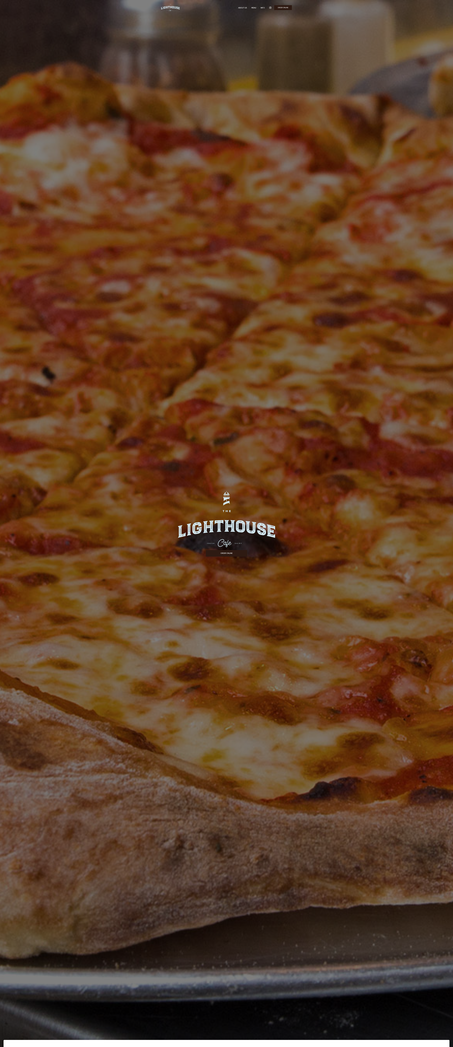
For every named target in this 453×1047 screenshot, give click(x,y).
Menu (253, 8)
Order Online (283, 8)
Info (263, 8)
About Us (242, 8)
